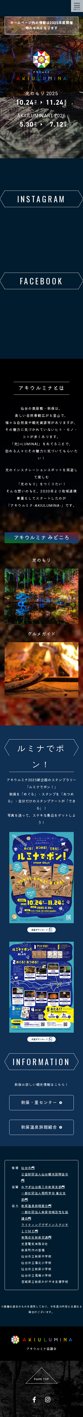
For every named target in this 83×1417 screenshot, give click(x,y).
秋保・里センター (39, 1102)
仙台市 (26, 1168)
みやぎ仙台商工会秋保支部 (41, 1187)
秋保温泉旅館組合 (39, 1127)
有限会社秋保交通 (34, 1237)
